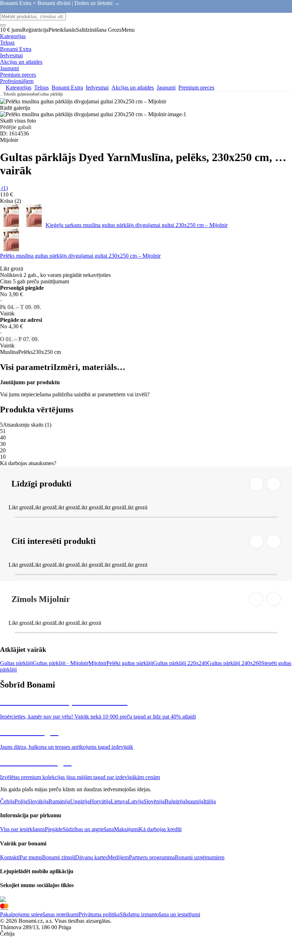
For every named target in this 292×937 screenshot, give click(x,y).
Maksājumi (126, 829)
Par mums (31, 857)
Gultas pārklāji (50, 94)
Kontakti (10, 857)
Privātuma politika (99, 914)
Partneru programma (152, 857)
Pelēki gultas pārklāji (129, 663)
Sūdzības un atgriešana (88, 829)
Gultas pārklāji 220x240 (180, 663)
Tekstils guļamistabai (20, 94)
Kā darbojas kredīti (160, 829)
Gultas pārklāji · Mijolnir (60, 663)
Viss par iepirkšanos (22, 829)
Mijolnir (97, 663)
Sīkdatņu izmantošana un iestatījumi (160, 914)
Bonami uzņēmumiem (199, 857)
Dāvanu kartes (91, 857)
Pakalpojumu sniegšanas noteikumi (39, 914)
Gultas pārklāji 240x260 (234, 663)
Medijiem (118, 857)
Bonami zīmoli (58, 857)
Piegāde (54, 829)
